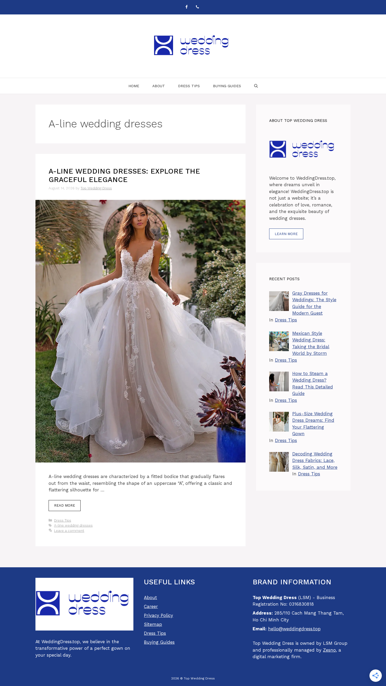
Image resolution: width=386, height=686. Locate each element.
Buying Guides (227, 86)
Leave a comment (69, 531)
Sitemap (153, 624)
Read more (64, 505)
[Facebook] (186, 7)
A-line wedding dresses (73, 525)
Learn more (286, 234)
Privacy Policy (158, 615)
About (158, 86)
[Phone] (197, 7)
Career (151, 606)
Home (133, 86)
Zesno (329, 650)
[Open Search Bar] (256, 86)
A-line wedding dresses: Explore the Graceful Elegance (124, 175)
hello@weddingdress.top (294, 628)
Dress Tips (189, 86)
